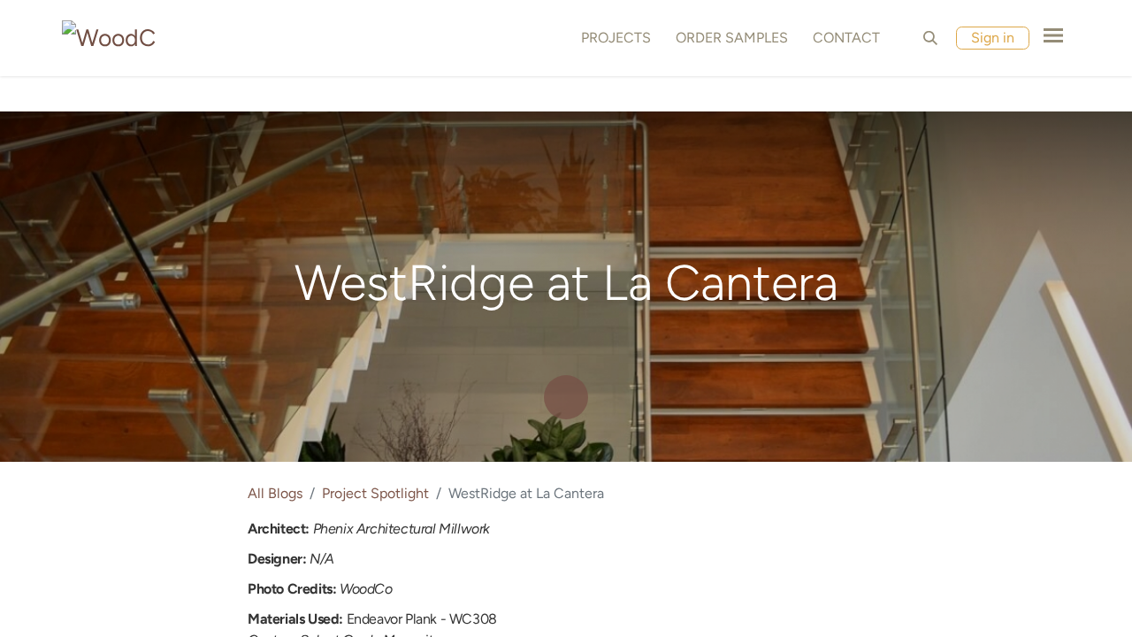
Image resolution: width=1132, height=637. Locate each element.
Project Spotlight (375, 493)
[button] (930, 38)
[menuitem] (612, 38)
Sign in (992, 37)
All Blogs (275, 493)
